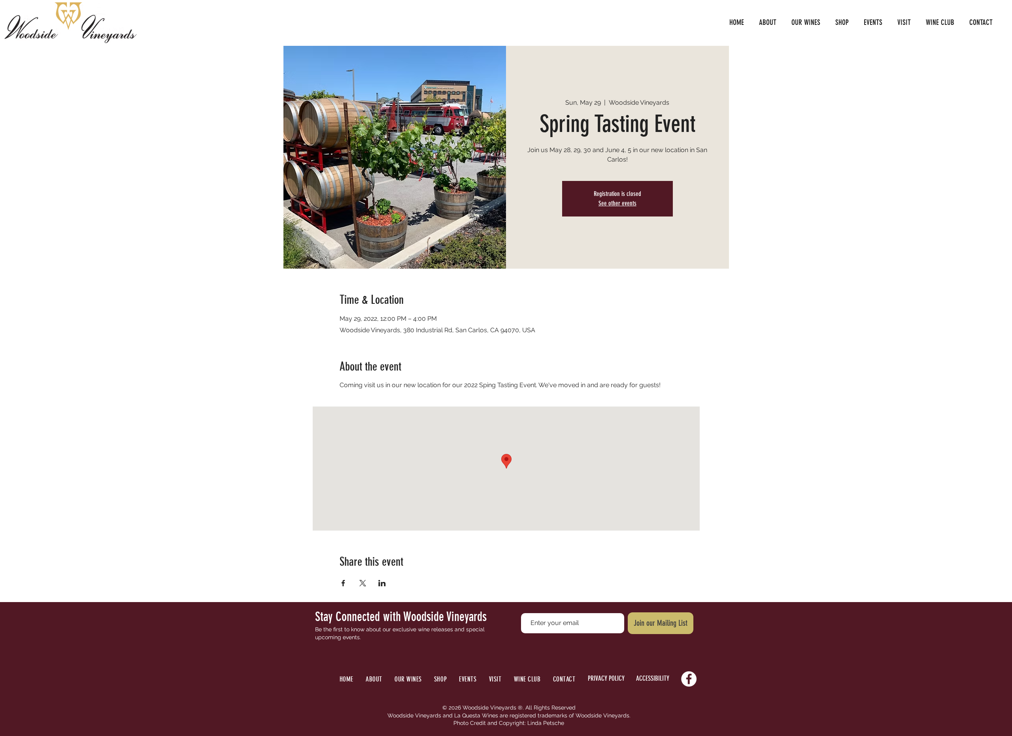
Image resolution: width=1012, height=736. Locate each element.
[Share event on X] (362, 583)
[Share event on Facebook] (343, 583)
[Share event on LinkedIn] (382, 583)
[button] (767, 22)
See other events (617, 203)
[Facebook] (689, 679)
